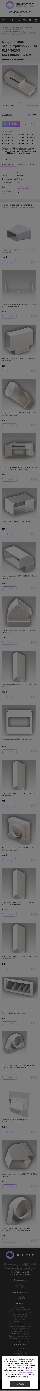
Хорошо (20, 1384)
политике (20, 1366)
